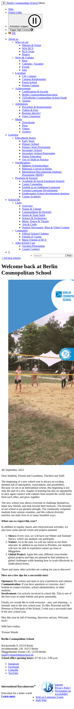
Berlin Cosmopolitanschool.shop (39, 94)
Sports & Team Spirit (33, 215)
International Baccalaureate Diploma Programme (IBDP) (42, 173)
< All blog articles (11, 258)
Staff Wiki (41, 700)
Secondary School (32, 150)
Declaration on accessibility (63, 692)
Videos (26, 128)
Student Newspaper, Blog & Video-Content (45, 227)
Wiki (10, 9)
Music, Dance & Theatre (35, 221)
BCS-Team (28, 51)
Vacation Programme (33, 246)
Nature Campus (30, 85)
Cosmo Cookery (31, 249)
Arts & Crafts (29, 224)
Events (25, 66)
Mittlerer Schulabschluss (35, 165)
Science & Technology (34, 218)
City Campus (29, 76)
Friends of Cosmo (31, 236)
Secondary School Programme (38, 153)
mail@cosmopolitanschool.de (17, 654)
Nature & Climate (31, 208)
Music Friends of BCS (34, 239)
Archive (26, 131)
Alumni (26, 100)
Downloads (28, 122)
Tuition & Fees (30, 110)
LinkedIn (13, 670)
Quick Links (15, 12)
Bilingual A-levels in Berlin (37, 168)
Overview (27, 205)
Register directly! (31, 113)
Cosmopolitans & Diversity (37, 212)
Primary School (30, 144)
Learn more (8, 696)
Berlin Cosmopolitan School (22, 3)
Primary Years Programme (36, 147)
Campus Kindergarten (34, 79)
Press (25, 125)
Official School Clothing (35, 233)
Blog (24, 60)
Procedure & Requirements (36, 107)
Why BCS (27, 48)
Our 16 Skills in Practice (35, 159)
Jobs (24, 69)
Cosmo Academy (31, 196)
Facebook (13, 666)
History (26, 54)
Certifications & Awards (35, 91)
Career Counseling (32, 184)
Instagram (13, 663)
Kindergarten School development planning (45, 193)
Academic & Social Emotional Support (43, 181)
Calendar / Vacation (32, 63)
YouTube (13, 673)
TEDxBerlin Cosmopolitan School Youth (44, 97)
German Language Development (40, 190)
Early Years (28, 141)
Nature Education (31, 156)
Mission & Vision (31, 45)
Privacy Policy (63, 687)
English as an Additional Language (41, 187)
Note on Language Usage (50, 697)
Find (69, 255)
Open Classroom (31, 116)
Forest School (29, 82)
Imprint (59, 684)
